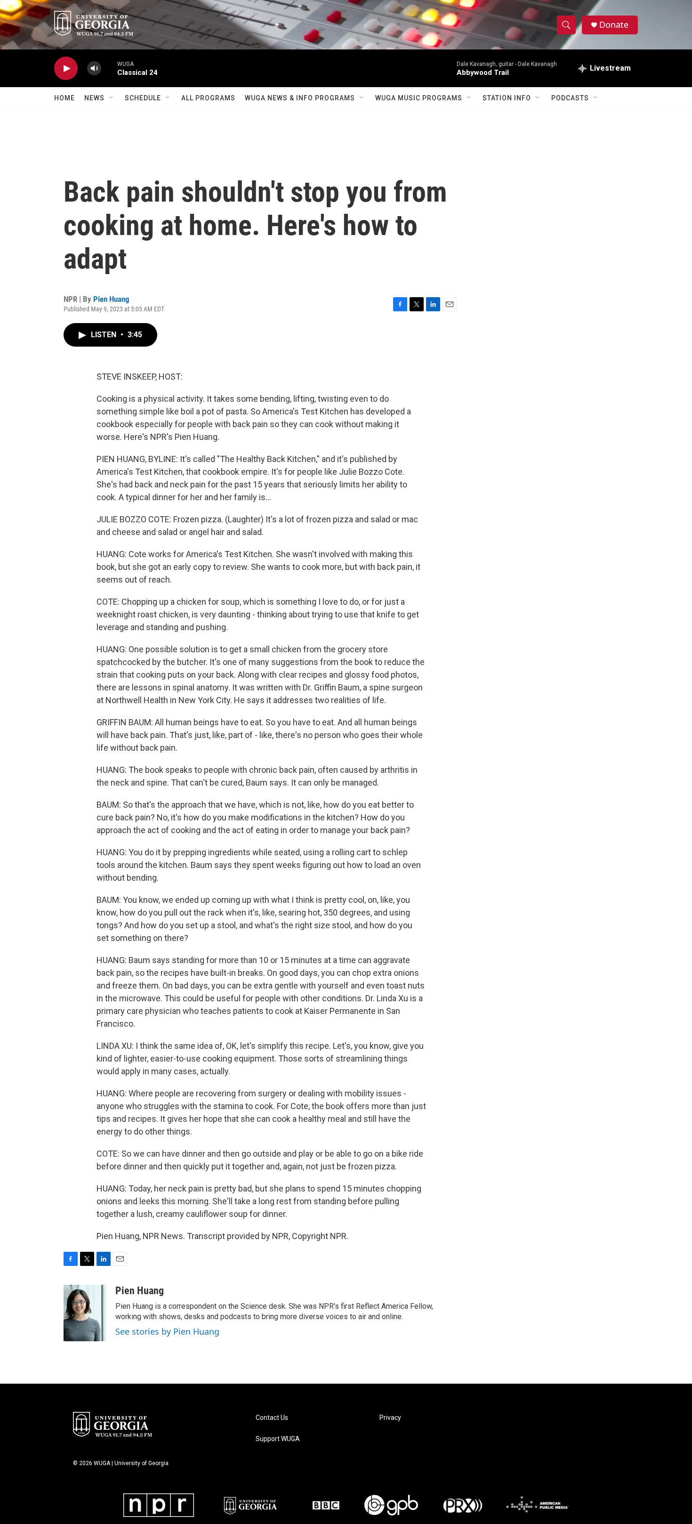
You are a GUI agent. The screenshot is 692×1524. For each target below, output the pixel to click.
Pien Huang (111, 299)
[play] (65, 68)
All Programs (208, 98)
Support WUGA (278, 1439)
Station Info (507, 98)
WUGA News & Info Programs (300, 98)
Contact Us (272, 1417)
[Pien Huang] (85, 1313)
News (94, 98)
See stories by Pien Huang (167, 1331)
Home (64, 98)
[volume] (94, 68)
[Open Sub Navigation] (111, 98)
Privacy (390, 1417)
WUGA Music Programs (418, 98)
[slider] (109, 68)
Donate (613, 25)
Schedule (143, 98)
